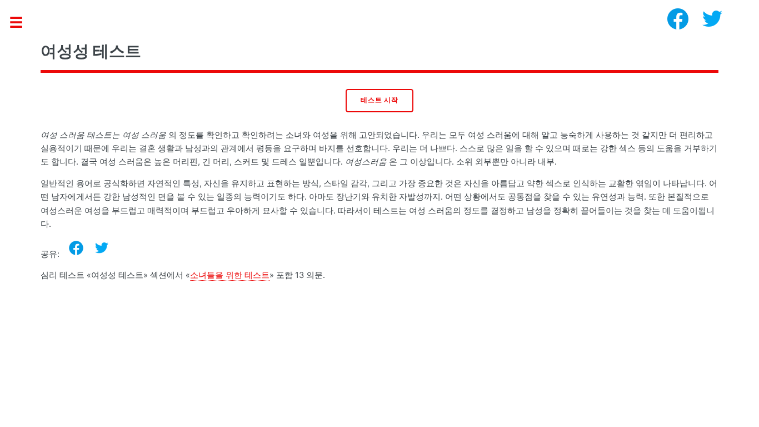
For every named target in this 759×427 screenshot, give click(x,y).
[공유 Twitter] (102, 248)
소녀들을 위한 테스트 (229, 275)
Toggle (22, 23)
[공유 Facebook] (76, 248)
